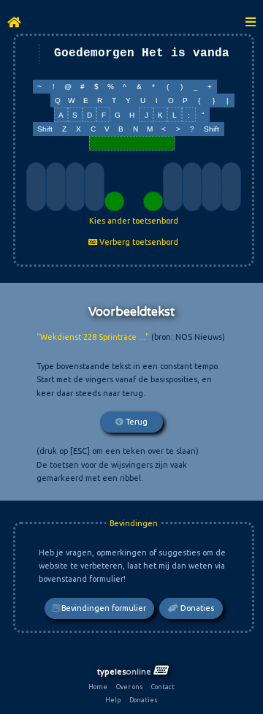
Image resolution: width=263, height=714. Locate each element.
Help (113, 700)
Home (97, 687)
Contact (163, 687)
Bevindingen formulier (102, 608)
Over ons (129, 687)
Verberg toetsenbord (137, 242)
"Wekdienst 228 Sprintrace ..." (93, 337)
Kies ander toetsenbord (133, 220)
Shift (45, 129)
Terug (135, 421)
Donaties (196, 608)
